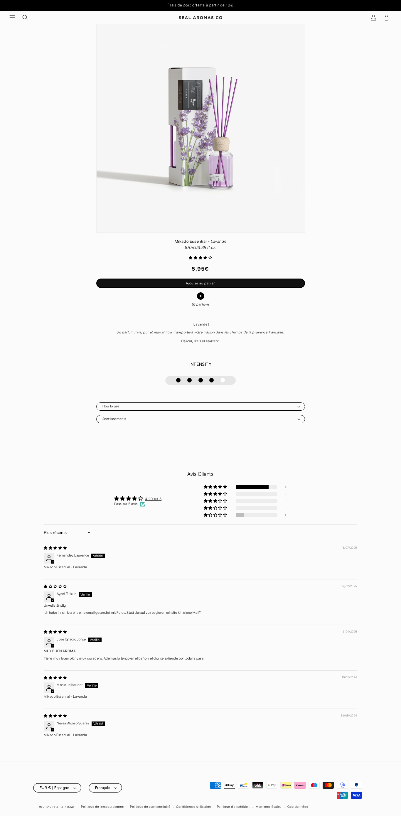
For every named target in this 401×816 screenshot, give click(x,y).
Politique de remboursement (102, 807)
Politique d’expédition (233, 807)
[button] (12, 17)
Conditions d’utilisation (193, 807)
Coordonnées (297, 807)
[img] (55, 548)
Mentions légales (269, 807)
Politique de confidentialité (150, 807)
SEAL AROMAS (64, 807)
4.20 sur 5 (153, 499)
